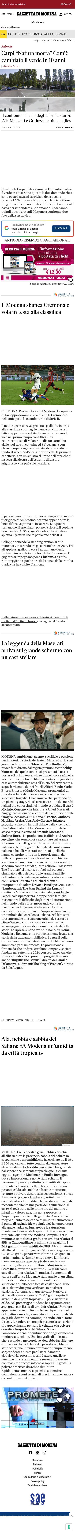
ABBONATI (66, 4)
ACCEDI (68, 14)
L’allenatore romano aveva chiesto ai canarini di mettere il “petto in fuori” (34, 619)
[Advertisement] (27, 156)
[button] (37, 1407)
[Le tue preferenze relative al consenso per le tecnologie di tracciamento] (69, 1527)
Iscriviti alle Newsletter (14, 4)
